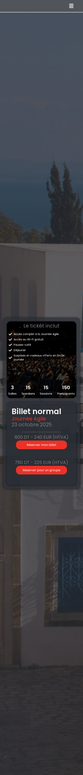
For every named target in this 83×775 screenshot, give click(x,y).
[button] (71, 6)
